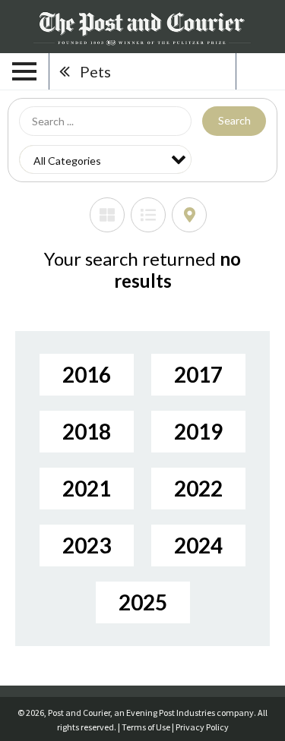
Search (234, 120)
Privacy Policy (202, 727)
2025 (143, 602)
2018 (86, 431)
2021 (86, 488)
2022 (198, 488)
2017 (198, 374)
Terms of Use (146, 727)
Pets (95, 71)
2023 (86, 545)
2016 (86, 374)
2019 (198, 431)
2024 (198, 545)
